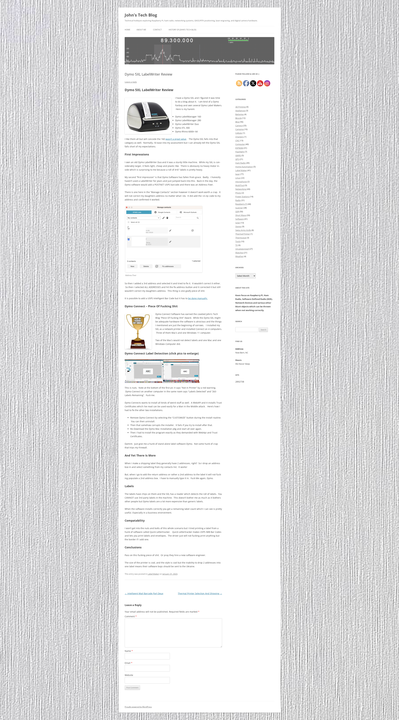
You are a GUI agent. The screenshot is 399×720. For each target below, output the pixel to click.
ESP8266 (239, 148)
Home (127, 29)
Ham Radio (240, 163)
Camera (239, 125)
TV (236, 245)
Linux (237, 177)
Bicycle (238, 118)
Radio (238, 200)
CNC (237, 140)
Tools (237, 241)
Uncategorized (242, 248)
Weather (239, 256)
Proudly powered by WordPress (138, 707)
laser (237, 174)
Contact (157, 29)
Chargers (239, 136)
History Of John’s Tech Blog (182, 29)
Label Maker (153, 574)
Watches (239, 252)
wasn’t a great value (176, 139)
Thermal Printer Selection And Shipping (200, 593)
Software (239, 219)
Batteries (239, 114)
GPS (237, 159)
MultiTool (239, 185)
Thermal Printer (242, 234)
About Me (141, 29)
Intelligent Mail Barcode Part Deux (144, 593)
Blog (237, 121)
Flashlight (239, 151)
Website (129, 675)
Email (128, 662)
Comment (131, 616)
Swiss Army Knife (243, 230)
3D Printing (240, 106)
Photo (238, 192)
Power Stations (242, 196)
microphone (241, 181)
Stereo (238, 226)
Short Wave (240, 215)
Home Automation (244, 166)
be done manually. (198, 298)
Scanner (239, 207)
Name (129, 650)
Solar (237, 222)
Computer (240, 144)
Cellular (238, 133)
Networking (240, 189)
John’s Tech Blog (141, 15)
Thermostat (240, 237)
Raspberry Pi (241, 204)
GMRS (238, 155)
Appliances (240, 110)
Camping (239, 129)
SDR (237, 211)
